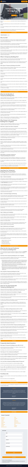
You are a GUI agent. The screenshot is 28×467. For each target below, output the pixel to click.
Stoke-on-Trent (16, 421)
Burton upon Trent (3, 426)
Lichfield (11, 380)
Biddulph (15, 426)
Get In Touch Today (14, 32)
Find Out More (14, 340)
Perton (15, 419)
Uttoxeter (2, 425)
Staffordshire (3, 424)
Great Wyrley (14, 380)
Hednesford (2, 380)
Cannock (8, 380)
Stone (15, 417)
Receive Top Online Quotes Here (14, 245)
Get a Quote (24, 1)
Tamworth (15, 418)
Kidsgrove (15, 425)
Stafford (2, 423)
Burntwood (5, 380)
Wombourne (16, 420)
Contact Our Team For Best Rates (14, 91)
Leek (15, 424)
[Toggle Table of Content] (8, 35)
